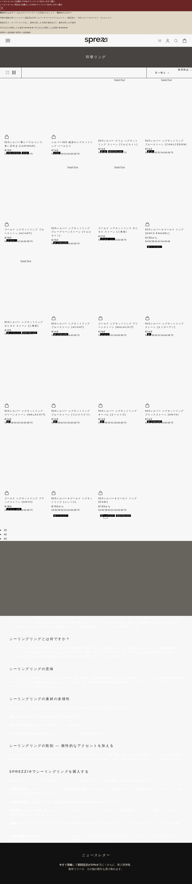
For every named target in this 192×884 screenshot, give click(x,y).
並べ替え (161, 72)
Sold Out (119, 80)
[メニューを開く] (8, 40)
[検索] (176, 41)
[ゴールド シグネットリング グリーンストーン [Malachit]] (119, 285)
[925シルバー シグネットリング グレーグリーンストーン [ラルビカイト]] (72, 196)
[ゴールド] (152, 247)
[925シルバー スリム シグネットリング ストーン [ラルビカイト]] (119, 108)
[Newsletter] (159, 40)
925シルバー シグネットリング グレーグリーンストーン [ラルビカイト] (71, 232)
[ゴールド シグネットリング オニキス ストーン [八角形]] (119, 196)
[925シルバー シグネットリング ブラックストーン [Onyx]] (166, 373)
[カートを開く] (184, 40)
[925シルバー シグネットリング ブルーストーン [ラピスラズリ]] (72, 373)
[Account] (168, 40)
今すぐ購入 (50, 1)
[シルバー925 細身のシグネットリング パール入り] (72, 104)
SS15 (41, 1)
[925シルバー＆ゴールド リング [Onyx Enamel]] (166, 191)
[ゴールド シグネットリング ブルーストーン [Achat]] (25, 191)
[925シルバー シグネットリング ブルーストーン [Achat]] (72, 285)
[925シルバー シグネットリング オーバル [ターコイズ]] (119, 373)
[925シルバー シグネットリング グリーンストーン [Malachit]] (25, 373)
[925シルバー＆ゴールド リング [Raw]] (119, 460)
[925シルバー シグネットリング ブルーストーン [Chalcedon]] (166, 108)
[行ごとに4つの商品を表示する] (14, 72)
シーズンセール (6, 1)
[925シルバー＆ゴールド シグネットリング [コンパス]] (72, 460)
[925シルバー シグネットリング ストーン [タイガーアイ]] (166, 285)
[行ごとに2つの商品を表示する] (7, 72)
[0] (152, 41)
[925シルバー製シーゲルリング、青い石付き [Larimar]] (25, 104)
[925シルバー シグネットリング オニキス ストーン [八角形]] (25, 289)
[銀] (147, 247)
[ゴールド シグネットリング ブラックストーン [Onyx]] (25, 460)
